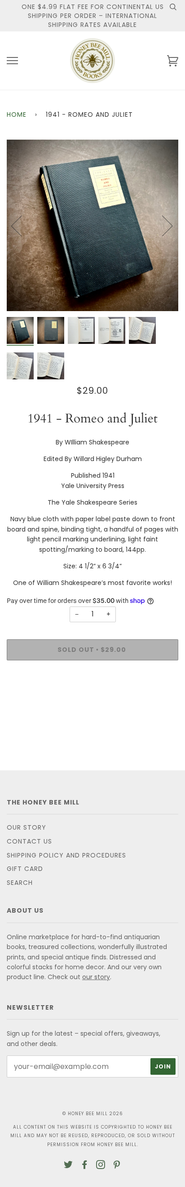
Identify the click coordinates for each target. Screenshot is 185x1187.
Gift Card (25, 868)
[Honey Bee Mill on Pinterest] (117, 1165)
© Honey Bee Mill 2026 (92, 1114)
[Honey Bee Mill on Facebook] (84, 1165)
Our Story (26, 827)
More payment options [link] (92, 698)
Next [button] (161, 225)
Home (16, 114)
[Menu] (12, 60)
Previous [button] (22, 225)
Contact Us (29, 841)
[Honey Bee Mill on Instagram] (101, 1165)
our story (96, 976)
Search (20, 882)
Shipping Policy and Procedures (66, 855)
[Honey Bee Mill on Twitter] (68, 1165)
